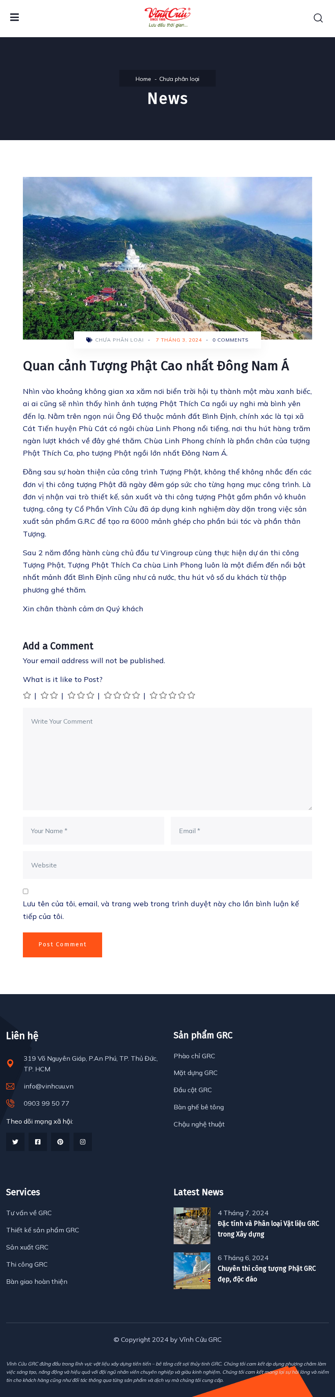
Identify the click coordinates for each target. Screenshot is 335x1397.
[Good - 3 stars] (81, 695)
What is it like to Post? (63, 679)
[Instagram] (83, 1142)
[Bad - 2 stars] (49, 695)
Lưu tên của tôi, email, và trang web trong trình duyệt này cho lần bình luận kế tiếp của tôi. (161, 910)
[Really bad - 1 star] (27, 695)
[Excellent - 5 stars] (173, 695)
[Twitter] (15, 1142)
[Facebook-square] (38, 1142)
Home (143, 79)
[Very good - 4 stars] (122, 695)
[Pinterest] (60, 1142)
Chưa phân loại (179, 79)
